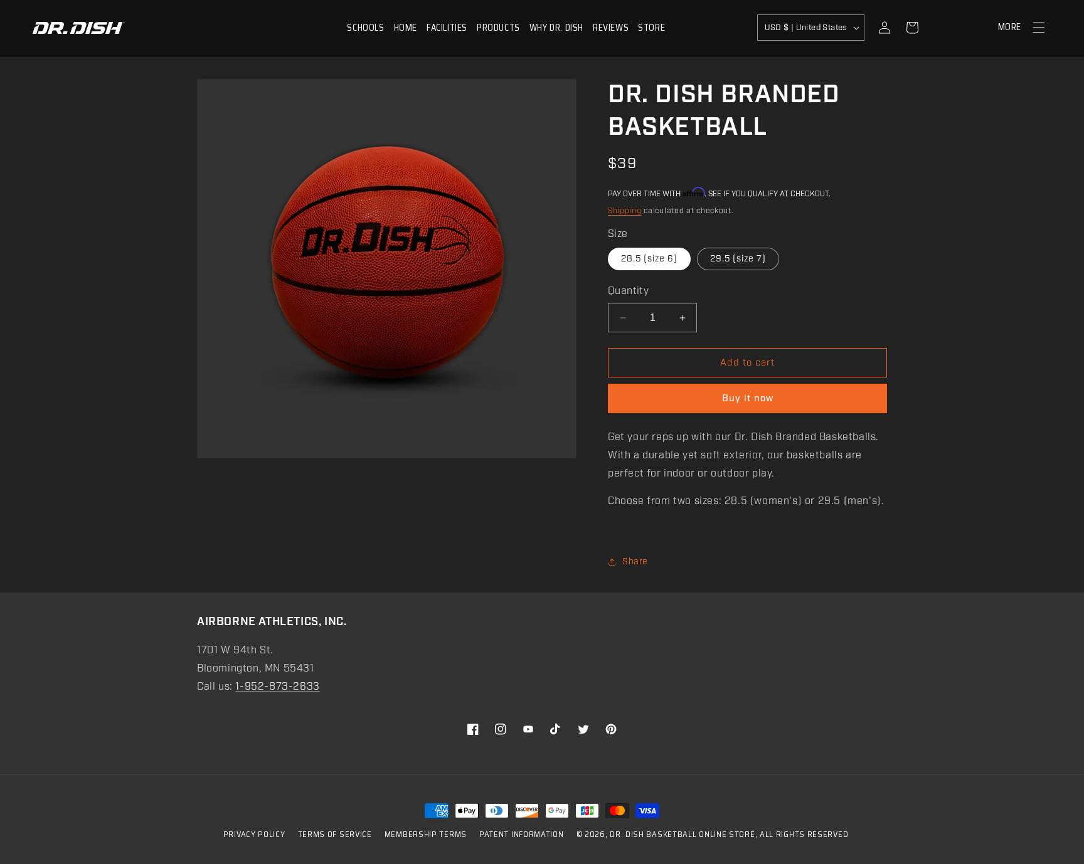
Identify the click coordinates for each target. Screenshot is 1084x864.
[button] (365, 28)
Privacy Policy (254, 834)
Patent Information (521, 834)
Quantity (628, 291)
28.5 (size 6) (649, 259)
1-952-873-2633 (277, 686)
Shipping (625, 211)
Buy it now (747, 398)
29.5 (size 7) (738, 259)
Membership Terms (426, 834)
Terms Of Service (335, 834)
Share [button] (635, 561)
